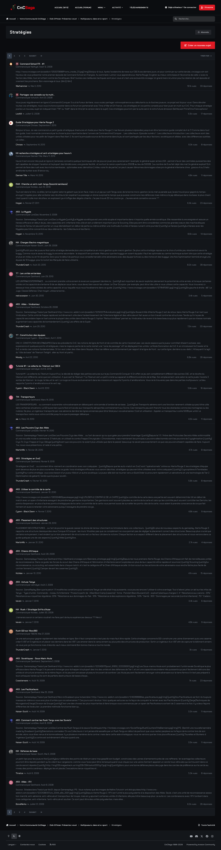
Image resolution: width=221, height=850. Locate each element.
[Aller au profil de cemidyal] (11, 367)
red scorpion (22, 295)
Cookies (42, 844)
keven (18, 601)
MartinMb (20, 449)
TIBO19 (34, 633)
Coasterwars (22, 680)
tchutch (35, 97)
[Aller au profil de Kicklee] (11, 185)
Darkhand (35, 276)
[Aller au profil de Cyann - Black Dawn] (11, 336)
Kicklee (34, 187)
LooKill (19, 113)
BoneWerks (21, 804)
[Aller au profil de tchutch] (11, 95)
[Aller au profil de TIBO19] (11, 631)
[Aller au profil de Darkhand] (11, 274)
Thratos (19, 773)
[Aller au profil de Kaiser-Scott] (11, 243)
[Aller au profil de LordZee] (11, 212)
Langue (11, 844)
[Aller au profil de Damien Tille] (11, 154)
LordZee (35, 214)
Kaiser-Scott (37, 245)
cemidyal (35, 368)
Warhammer (21, 86)
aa (17, 419)
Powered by (201, 844)
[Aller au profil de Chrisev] (11, 123)
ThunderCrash (22, 264)
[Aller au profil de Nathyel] (11, 65)
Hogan (19, 203)
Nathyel (34, 66)
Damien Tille (36, 156)
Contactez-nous (27, 844)
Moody (19, 357)
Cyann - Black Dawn (40, 338)
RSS (54, 844)
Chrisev (34, 125)
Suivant (32, 56)
